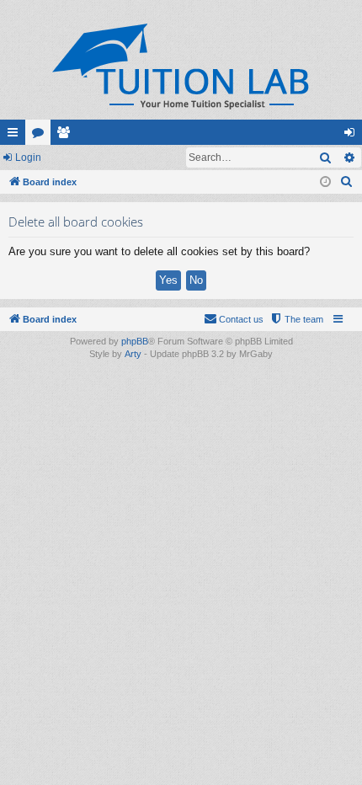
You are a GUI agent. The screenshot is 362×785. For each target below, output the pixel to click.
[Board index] (181, 66)
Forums (41, 135)
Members (66, 135)
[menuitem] (346, 182)
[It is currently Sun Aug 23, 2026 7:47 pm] (325, 182)
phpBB (134, 341)
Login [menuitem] (352, 135)
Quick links (16, 135)
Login (28, 157)
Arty (133, 354)
